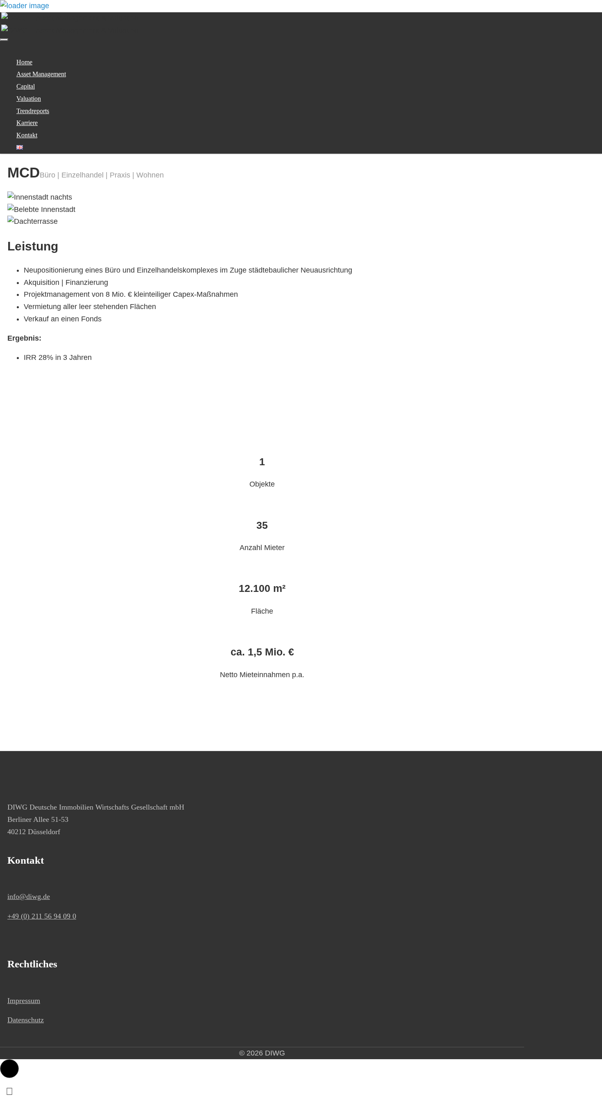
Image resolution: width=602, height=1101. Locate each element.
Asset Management (41, 74)
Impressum (23, 1000)
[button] (9, 1068)
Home (24, 62)
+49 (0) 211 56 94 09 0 (41, 916)
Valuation (28, 98)
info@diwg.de (28, 896)
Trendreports (32, 110)
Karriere (27, 122)
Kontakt (26, 135)
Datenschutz (25, 1020)
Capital (25, 86)
